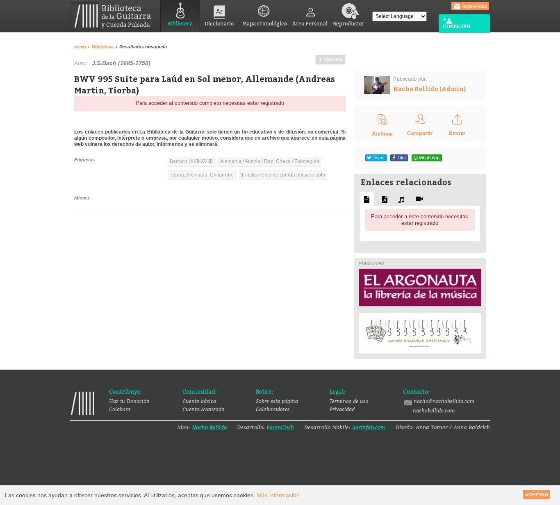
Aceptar (537, 495)
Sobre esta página (277, 401)
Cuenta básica (199, 401)
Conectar (457, 26)
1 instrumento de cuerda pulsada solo (283, 175)
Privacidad (342, 409)
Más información (278, 495)
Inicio (80, 46)
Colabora (119, 409)
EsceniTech (280, 427)
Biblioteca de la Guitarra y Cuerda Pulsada (113, 15)
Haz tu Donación (129, 401)
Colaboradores (273, 409)
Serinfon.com (368, 427)
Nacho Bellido (209, 427)
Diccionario (219, 23)
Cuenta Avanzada (203, 409)
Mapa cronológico (264, 23)
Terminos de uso (349, 401)
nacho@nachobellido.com (444, 401)
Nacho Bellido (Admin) (429, 89)
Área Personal (310, 23)
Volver (333, 59)
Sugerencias (474, 6)
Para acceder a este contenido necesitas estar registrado (419, 219)
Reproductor (348, 23)
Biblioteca (180, 23)
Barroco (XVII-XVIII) (191, 161)
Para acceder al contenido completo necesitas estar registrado (210, 103)
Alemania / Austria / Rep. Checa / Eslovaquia (269, 161)
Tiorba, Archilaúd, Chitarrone (202, 175)
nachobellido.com (434, 410)
